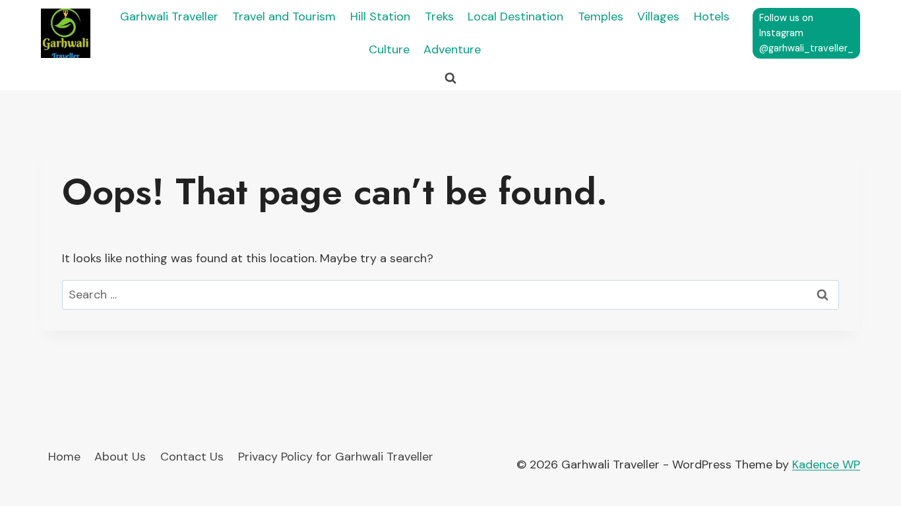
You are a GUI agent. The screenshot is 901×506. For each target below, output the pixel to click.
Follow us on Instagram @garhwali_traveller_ (806, 33)
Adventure (452, 49)
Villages (658, 16)
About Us (120, 456)
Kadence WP (826, 464)
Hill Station (380, 16)
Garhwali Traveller (169, 16)
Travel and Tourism (284, 16)
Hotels (712, 16)
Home (64, 456)
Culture (389, 49)
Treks (439, 16)
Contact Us (192, 456)
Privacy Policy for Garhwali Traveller (335, 456)
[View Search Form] (450, 78)
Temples (600, 16)
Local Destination (515, 16)
